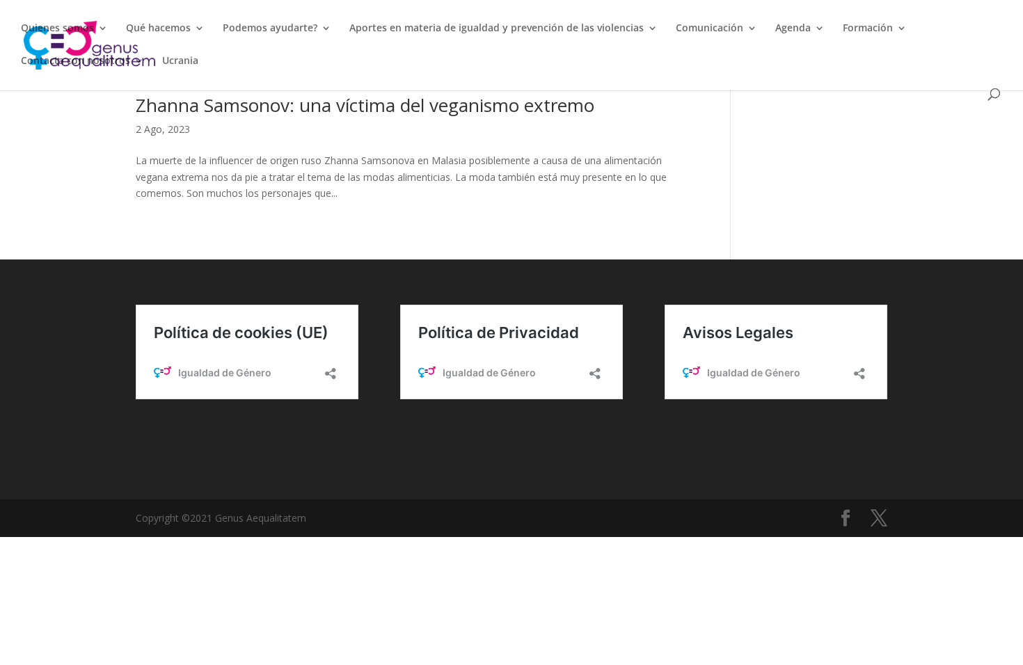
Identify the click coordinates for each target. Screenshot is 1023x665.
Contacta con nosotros (75, 61)
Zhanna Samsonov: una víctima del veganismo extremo (365, 105)
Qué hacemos (158, 28)
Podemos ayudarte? (270, 28)
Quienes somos (57, 28)
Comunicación (709, 28)
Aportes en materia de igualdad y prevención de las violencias (496, 28)
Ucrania (180, 61)
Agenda (793, 28)
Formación (868, 28)
